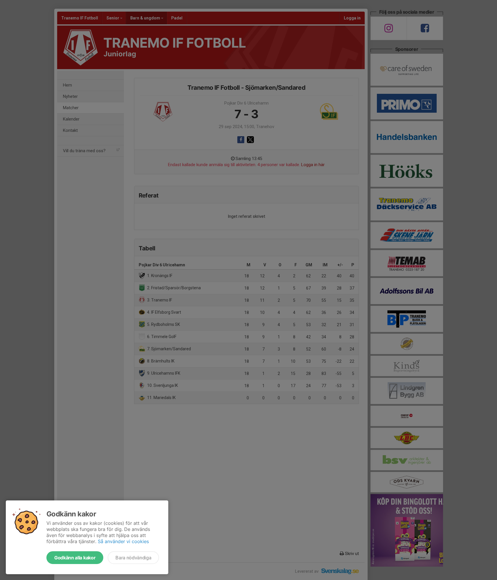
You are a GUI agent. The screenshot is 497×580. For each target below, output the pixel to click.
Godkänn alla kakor (74, 558)
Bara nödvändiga (133, 558)
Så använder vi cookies (123, 541)
